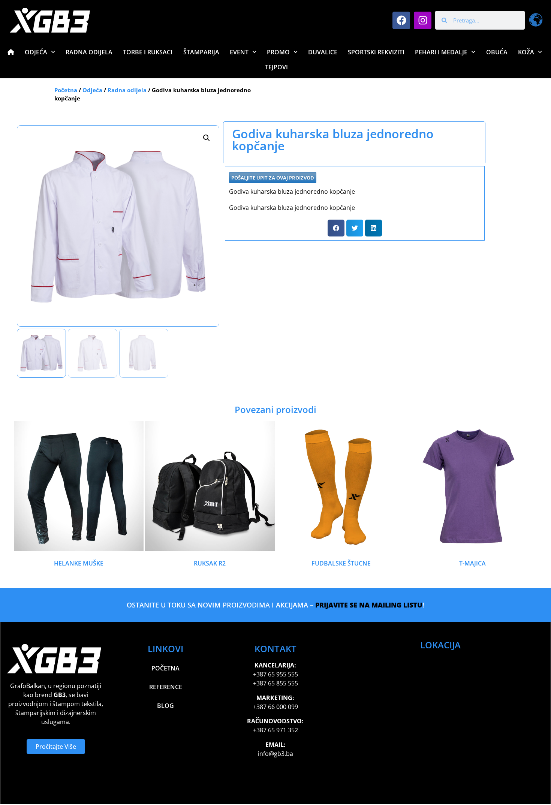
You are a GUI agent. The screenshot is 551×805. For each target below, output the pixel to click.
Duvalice (322, 52)
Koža (526, 52)
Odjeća (36, 52)
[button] (206, 138)
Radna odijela (127, 90)
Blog (165, 706)
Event (239, 52)
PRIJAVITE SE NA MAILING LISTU (368, 604)
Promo (278, 52)
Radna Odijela (89, 52)
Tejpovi (276, 67)
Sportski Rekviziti (376, 52)
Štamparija (201, 52)
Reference (165, 687)
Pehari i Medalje (441, 52)
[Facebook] (401, 20)
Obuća (497, 52)
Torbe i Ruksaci (147, 52)
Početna (65, 90)
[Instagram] (422, 20)
